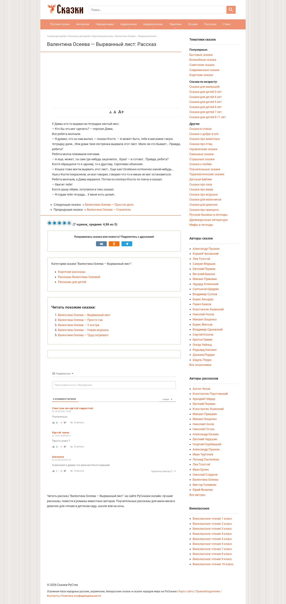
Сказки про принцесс (204, 209)
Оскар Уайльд (202, 344)
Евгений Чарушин (205, 439)
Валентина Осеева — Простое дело (109, 204)
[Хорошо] (64, 222)
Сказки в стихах (200, 128)
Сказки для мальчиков (205, 199)
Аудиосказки (128, 24)
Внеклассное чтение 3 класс (212, 528)
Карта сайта (186, 591)
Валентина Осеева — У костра (78, 325)
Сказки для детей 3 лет (205, 91)
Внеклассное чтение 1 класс (212, 518)
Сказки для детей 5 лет (205, 102)
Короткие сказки (201, 75)
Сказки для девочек (203, 204)
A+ (121, 112)
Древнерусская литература (208, 219)
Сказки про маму (201, 189)
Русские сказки (60, 24)
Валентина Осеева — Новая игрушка (83, 330)
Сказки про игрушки (203, 194)
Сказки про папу (200, 184)
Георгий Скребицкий (207, 444)
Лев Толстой (201, 258)
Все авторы (197, 494)
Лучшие (193, 24)
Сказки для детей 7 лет (205, 112)
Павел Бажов (202, 304)
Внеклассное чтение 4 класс (212, 533)
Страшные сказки (202, 159)
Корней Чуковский (205, 253)
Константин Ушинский (208, 309)
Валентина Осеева (205, 479)
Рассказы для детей (72, 282)
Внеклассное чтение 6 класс (212, 544)
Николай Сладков (205, 474)
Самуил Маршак (204, 263)
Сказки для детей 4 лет (205, 97)
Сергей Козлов (203, 334)
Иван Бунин (201, 469)
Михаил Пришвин (205, 279)
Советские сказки (201, 65)
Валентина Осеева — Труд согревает (83, 335)
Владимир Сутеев (205, 294)
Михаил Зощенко (205, 319)
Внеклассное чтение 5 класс (212, 539)
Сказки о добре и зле (204, 134)
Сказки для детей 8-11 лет (207, 117)
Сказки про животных (204, 139)
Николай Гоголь (204, 429)
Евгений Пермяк (204, 269)
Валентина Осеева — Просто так (80, 320)
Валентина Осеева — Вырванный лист (84, 315)
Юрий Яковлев (203, 489)
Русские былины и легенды (208, 214)
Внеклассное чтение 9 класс (212, 559)
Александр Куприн (206, 434)
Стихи (226, 24)
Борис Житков (202, 324)
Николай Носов (203, 314)
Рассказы (210, 24)
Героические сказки (203, 149)
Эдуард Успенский (205, 284)
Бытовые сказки (201, 54)
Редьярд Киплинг (205, 349)
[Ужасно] (49, 222)
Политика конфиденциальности (81, 595)
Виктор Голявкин (204, 484)
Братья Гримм (202, 339)
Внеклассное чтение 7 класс (212, 549)
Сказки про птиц (200, 144)
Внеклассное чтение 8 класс (212, 554)
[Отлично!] (69, 222)
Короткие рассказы (71, 272)
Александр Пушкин (206, 248)
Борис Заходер (203, 299)
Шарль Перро (202, 360)
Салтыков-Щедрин (206, 289)
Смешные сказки (201, 154)
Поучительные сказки (204, 169)
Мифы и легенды (201, 224)
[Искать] (231, 10)
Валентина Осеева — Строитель (109, 209)
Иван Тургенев (203, 454)
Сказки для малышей (204, 86)
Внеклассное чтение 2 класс (212, 523)
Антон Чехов (201, 388)
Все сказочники (200, 364)
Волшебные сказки (202, 59)
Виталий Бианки (204, 274)
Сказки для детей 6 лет (205, 107)
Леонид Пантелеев (206, 459)
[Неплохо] (59, 222)
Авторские (82, 24)
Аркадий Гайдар (204, 399)
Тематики (175, 24)
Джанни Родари (204, 354)
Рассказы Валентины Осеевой (79, 277)
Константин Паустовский (210, 393)
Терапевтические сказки (206, 174)
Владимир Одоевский (208, 329)
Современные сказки (204, 70)
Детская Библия (200, 179)
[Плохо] (54, 222)
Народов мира (105, 24)
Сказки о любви (200, 164)
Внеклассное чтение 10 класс (213, 564)
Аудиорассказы (153, 24)
